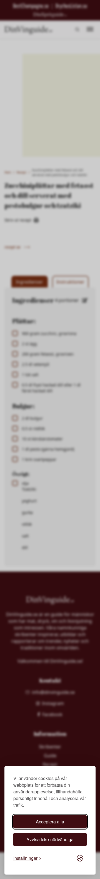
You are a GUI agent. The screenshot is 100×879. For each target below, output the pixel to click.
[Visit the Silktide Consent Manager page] (80, 858)
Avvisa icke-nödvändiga (50, 839)
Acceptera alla (50, 821)
